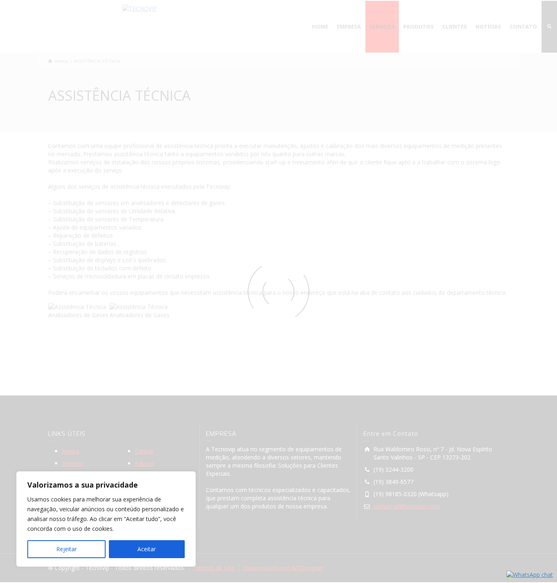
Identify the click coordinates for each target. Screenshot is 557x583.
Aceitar (146, 549)
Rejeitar (66, 549)
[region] (106, 519)
